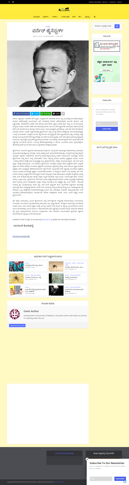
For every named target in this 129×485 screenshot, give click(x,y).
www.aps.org (47, 219)
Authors (119, 2)
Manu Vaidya (31, 267)
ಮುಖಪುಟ (36, 17)
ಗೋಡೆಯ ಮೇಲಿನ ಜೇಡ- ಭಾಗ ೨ (74, 267)
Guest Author (49, 36)
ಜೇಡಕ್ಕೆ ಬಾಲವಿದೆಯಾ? (71, 277)
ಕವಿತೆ (73, 17)
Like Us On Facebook (64, 453)
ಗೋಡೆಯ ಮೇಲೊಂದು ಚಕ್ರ (33, 277)
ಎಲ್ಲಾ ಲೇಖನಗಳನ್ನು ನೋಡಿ (17, 325)
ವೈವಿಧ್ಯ (87, 17)
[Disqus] (48, 356)
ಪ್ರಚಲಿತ (45, 17)
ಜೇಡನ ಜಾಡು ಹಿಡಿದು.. (35, 275)
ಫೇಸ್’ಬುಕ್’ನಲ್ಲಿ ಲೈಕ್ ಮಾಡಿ (107, 147)
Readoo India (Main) (95, 2)
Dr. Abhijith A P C (72, 269)
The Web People (59, 482)
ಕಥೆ (79, 17)
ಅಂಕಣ (54, 17)
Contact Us (112, 2)
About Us (105, 2)
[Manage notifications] (124, 481)
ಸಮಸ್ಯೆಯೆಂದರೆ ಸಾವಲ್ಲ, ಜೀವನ (34, 265)
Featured (68, 263)
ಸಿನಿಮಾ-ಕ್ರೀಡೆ (65, 17)
